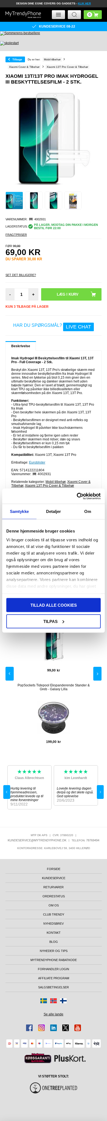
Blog (53, 941)
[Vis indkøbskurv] (93, 14)
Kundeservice (53, 878)
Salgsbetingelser (53, 987)
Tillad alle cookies (53, 605)
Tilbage (17, 59)
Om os (54, 905)
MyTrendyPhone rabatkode (53, 960)
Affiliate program (53, 978)
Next (97, 674)
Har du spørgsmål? (52, 326)
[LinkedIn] (53, 1027)
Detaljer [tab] (53, 511)
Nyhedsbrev (53, 923)
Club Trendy (53, 914)
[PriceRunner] (38, 1058)
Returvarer (53, 887)
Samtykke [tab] (19, 511)
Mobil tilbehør (56, 482)
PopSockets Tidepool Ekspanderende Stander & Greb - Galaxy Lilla (54, 687)
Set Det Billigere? (20, 275)
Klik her (84, 3)
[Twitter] (65, 1027)
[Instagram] (41, 1027)
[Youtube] (77, 1027)
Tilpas (50, 621)
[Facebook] (29, 1027)
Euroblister (37, 462)
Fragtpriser (16, 234)
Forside (53, 869)
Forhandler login (53, 969)
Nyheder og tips (53, 951)
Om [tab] (87, 511)
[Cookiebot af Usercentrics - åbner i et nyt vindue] (77, 496)
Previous (9, 674)
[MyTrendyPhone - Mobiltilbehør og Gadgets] (23, 14)
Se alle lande (53, 1014)
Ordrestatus (54, 896)
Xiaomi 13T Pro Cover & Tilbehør (49, 486)
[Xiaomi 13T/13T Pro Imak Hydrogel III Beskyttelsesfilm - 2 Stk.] (14, 200)
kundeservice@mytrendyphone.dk (37, 840)
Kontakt (54, 932)
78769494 (92, 840)
